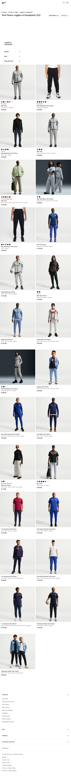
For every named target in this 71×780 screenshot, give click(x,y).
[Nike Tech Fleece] (53, 272)
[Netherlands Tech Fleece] (17, 272)
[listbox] (65, 16)
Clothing (4, 12)
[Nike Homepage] (4, 2)
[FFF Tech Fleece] (53, 225)
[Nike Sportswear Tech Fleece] (53, 82)
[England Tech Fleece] (17, 320)
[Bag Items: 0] (67, 2)
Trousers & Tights (13, 12)
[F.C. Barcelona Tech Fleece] (17, 509)
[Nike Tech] (17, 82)
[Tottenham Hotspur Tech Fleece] (53, 604)
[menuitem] (5, 757)
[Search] (63, 2)
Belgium (6, 748)
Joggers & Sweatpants (26, 12)
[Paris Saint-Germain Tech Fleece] (17, 414)
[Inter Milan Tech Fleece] (53, 414)
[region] (35, 64)
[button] (12, 52)
